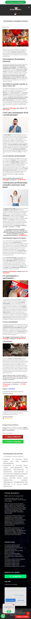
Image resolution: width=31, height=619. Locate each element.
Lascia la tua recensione (11, 584)
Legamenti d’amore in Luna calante (14, 550)
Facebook (12, 389)
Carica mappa (11, 600)
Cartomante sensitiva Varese (12, 563)
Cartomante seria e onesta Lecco (13, 555)
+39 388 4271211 (21, 179)
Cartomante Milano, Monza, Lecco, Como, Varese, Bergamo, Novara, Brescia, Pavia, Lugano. (15, 500)
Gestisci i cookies (22, 617)
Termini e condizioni (19, 595)
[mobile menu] (29, 7)
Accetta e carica (20, 600)
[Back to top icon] (27, 613)
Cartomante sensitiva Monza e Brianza (15, 566)
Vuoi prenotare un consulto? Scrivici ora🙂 (9, 608)
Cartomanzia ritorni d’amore (12, 546)
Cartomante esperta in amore (12, 545)
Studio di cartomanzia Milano (12, 553)
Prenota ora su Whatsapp (16, 2)
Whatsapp (13, 108)
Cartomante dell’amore (11, 549)
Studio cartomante (10, 552)
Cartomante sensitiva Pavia (12, 564)
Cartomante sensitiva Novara (12, 560)
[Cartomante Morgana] (15, 8)
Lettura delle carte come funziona (13, 547)
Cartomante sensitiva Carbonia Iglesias (15, 559)
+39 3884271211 (20, 530)
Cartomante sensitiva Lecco (12, 562)
